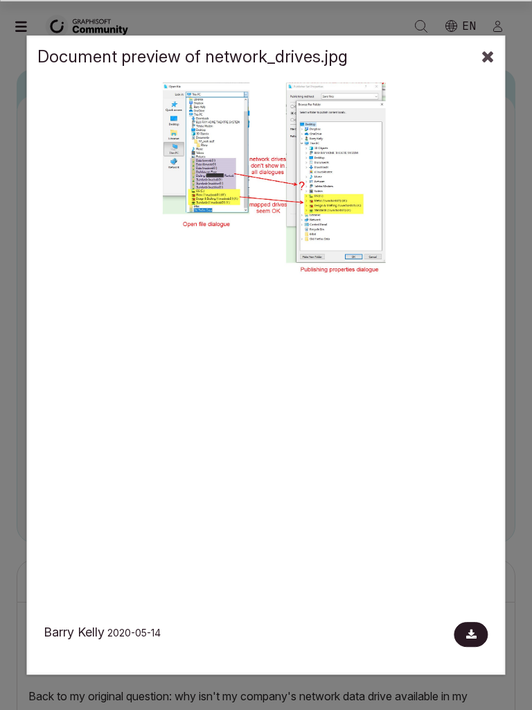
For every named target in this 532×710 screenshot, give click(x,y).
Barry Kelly (74, 632)
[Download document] (471, 634)
